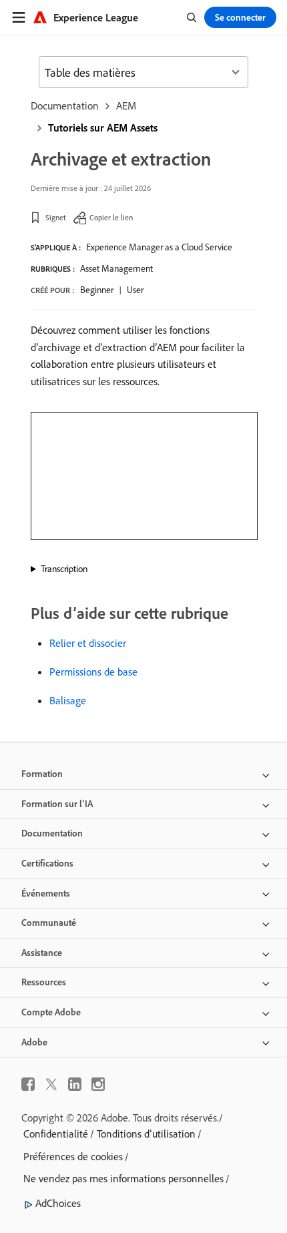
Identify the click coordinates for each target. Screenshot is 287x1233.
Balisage (67, 700)
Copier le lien (111, 217)
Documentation (65, 105)
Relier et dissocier (87, 643)
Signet (55, 217)
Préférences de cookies (73, 1156)
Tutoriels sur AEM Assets (103, 127)
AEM (126, 105)
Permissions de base (93, 671)
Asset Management (116, 268)
